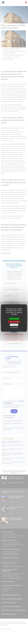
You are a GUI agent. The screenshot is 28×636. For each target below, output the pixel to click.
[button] (0, 0)
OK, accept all (14, 318)
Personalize (14, 324)
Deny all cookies (14, 321)
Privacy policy (14, 327)
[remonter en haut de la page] (24, 602)
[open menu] (26, 2)
